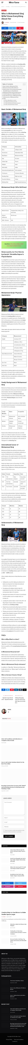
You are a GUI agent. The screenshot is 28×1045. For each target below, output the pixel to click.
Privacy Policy (9, 1039)
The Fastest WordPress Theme (17, 981)
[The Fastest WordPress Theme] (5, 982)
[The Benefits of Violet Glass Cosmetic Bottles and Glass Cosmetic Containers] (5, 932)
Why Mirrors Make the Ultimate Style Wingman (18, 925)
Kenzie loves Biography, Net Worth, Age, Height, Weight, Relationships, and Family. (18, 860)
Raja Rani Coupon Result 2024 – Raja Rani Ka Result (7, 698)
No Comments (21, 22)
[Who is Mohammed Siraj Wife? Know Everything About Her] (14, 37)
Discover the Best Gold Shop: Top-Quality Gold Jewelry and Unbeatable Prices (18, 940)
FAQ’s (4, 98)
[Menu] (2, 2)
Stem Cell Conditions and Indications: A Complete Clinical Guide (11, 740)
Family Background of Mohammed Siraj (11, 93)
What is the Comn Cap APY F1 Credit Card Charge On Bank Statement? (18, 867)
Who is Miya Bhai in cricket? (10, 100)
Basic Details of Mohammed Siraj (10, 86)
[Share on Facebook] (5, 28)
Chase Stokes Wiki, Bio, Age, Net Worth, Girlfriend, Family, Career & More (17, 851)
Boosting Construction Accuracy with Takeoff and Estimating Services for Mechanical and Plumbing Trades (13, 787)
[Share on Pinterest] (19, 28)
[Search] (26, 2)
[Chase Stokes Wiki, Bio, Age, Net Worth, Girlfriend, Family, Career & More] (5, 851)
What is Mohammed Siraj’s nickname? (13, 103)
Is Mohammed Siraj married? (11, 101)
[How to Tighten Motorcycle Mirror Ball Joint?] (5, 997)
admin (7, 22)
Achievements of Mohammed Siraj (10, 97)
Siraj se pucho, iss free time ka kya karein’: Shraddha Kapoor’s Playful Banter (12, 90)
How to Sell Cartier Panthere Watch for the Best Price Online (12, 763)
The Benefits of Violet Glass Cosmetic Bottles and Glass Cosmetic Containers (18, 932)
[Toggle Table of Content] (23, 84)
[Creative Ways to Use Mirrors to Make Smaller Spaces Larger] (14, 902)
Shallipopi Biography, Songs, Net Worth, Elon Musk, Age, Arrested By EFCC (20, 700)
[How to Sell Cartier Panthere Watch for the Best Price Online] (14, 752)
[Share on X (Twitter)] (12, 28)
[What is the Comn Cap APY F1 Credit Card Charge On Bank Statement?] (5, 868)
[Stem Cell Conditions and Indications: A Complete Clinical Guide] (14, 729)
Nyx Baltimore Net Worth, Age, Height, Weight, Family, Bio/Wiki (17, 875)
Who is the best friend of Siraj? (11, 104)
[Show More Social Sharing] (25, 28)
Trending (4, 10)
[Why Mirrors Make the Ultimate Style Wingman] (5, 925)
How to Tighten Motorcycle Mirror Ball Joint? (17, 996)
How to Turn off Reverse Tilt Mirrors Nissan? (18, 988)
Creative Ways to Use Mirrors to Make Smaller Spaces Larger (14, 913)
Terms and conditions (18, 1039)
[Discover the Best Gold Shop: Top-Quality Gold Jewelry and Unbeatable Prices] (5, 940)
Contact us (14, 1041)
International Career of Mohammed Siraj (12, 95)
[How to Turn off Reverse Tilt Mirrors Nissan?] (5, 989)
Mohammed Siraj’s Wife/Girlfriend (10, 87)
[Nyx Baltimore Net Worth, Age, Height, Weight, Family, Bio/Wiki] (5, 876)
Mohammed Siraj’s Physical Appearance (12, 92)
